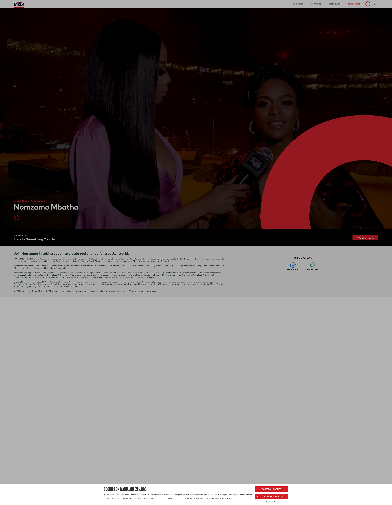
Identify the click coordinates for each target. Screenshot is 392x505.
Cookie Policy (271, 502)
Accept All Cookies (271, 489)
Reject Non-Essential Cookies (271, 496)
